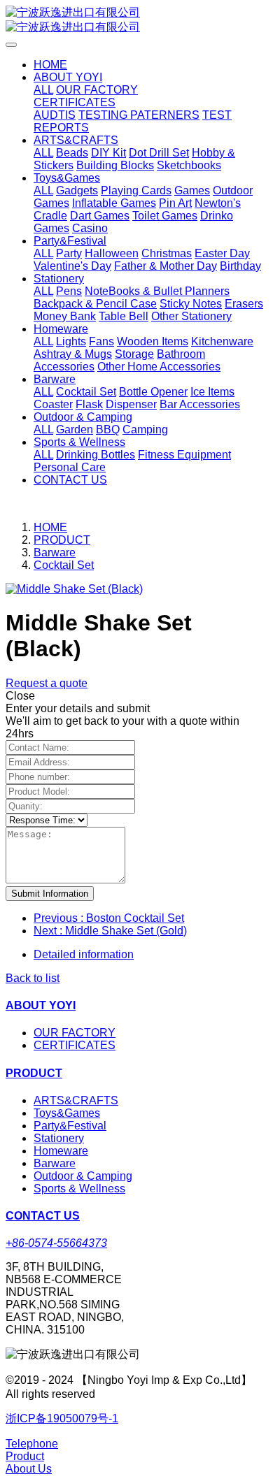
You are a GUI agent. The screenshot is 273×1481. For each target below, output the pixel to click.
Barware (55, 552)
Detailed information (84, 954)
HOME (50, 65)
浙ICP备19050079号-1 (62, 1418)
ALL (43, 90)
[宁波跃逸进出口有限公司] (136, 20)
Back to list (32, 978)
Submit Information (49, 893)
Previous (109, 918)
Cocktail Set (64, 565)
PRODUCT (62, 540)
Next (110, 931)
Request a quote (47, 683)
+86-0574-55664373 (56, 1243)
